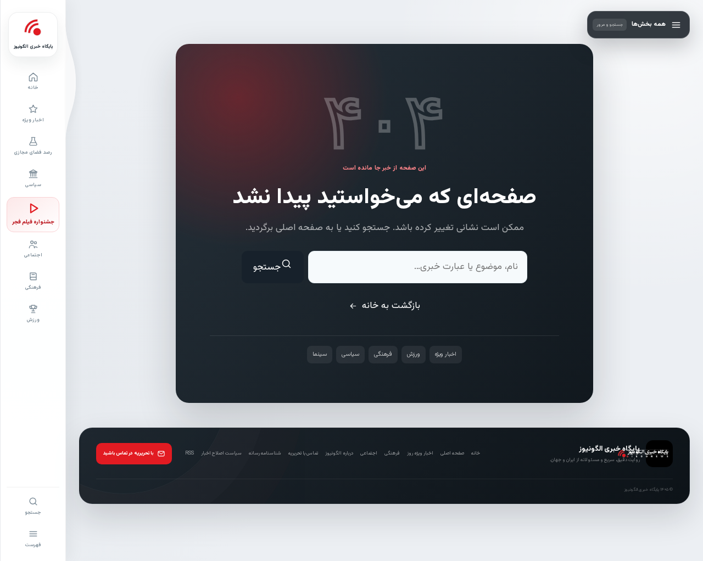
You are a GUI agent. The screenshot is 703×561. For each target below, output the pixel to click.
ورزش (413, 354)
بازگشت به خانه (391, 306)
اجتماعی (368, 453)
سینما (320, 354)
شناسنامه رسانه (265, 453)
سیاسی (350, 354)
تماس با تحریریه (303, 453)
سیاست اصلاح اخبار (221, 453)
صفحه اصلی (452, 453)
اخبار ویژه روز (420, 453)
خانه (475, 453)
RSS (189, 453)
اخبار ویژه (445, 354)
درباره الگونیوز (339, 453)
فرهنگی (383, 354)
